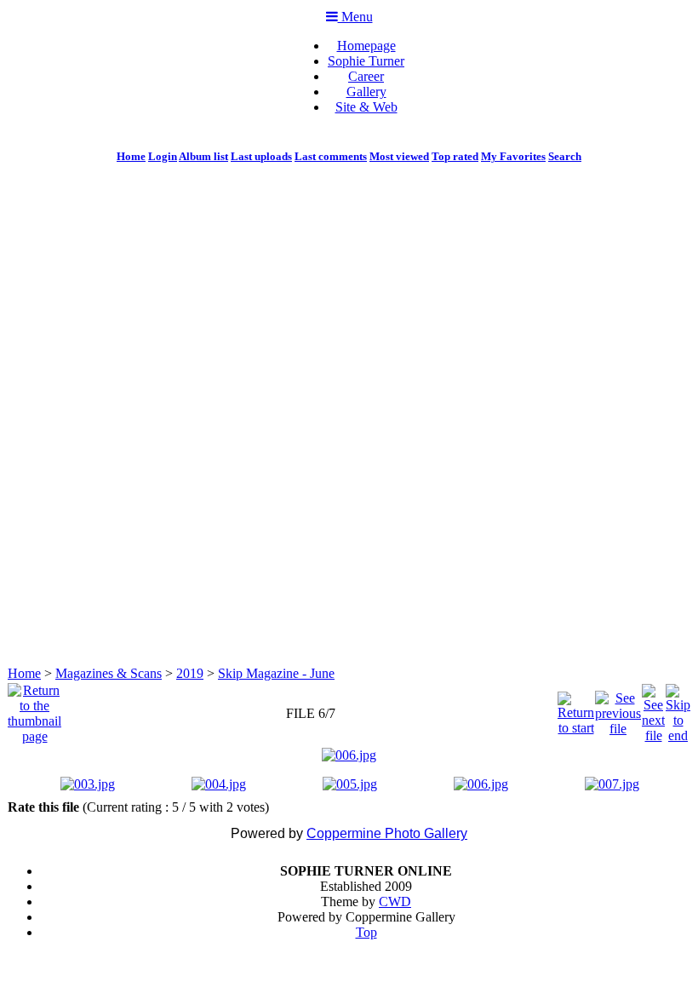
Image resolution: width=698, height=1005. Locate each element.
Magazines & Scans (108, 673)
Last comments (331, 156)
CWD (395, 901)
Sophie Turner (366, 61)
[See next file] (653, 709)
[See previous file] (618, 709)
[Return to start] (576, 709)
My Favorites (513, 156)
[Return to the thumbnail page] (34, 709)
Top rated (455, 156)
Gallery (366, 91)
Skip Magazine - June (276, 673)
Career (366, 76)
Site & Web (366, 107)
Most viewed (399, 156)
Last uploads (261, 156)
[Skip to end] (678, 709)
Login (162, 156)
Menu (355, 16)
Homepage (366, 45)
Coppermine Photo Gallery (386, 833)
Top (366, 932)
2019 (189, 673)
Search (564, 156)
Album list (203, 156)
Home (131, 156)
